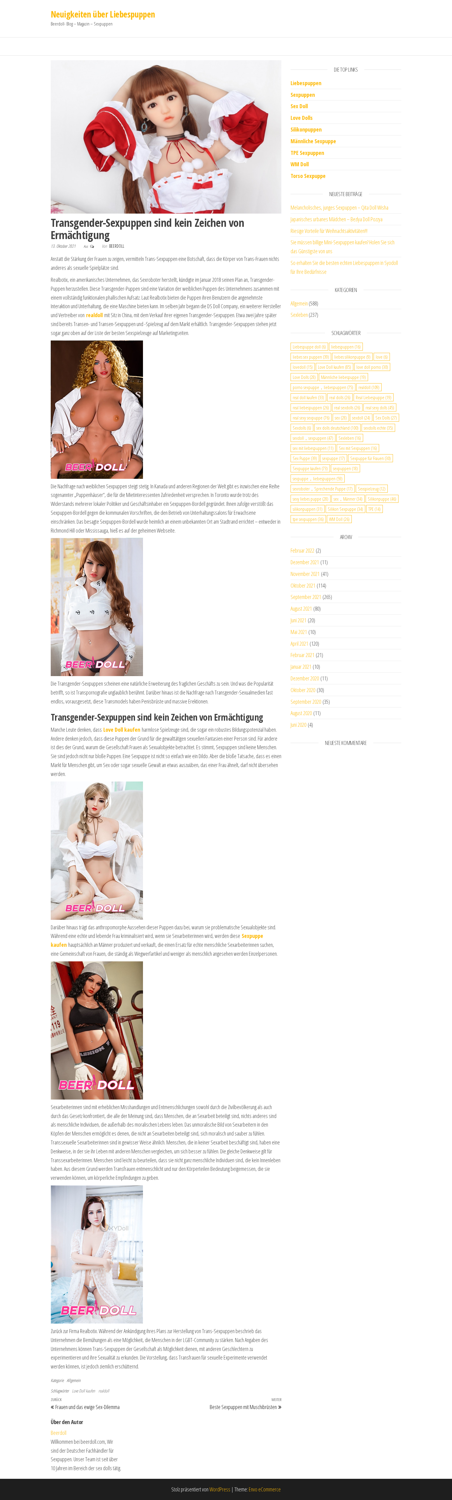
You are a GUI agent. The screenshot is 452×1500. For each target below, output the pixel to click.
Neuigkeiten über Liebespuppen (103, 14)
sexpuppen (345, 468)
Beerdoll (116, 246)
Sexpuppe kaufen (310, 468)
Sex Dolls (386, 418)
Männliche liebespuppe (343, 377)
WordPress (219, 1489)
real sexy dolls (380, 407)
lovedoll (303, 367)
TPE (374, 509)
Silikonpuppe (382, 499)
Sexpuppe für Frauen (370, 458)
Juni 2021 (298, 620)
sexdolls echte (378, 428)
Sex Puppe (305, 458)
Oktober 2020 (303, 690)
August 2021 (301, 608)
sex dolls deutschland (337, 428)
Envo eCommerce (265, 1489)
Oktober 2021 (303, 585)
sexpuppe (333, 458)
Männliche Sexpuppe (313, 141)
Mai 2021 (299, 632)
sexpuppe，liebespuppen (318, 478)
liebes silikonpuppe (352, 357)
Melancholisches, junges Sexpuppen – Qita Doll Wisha (339, 207)
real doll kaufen (308, 397)
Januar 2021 (301, 666)
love (382, 357)
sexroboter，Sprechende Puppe (323, 489)
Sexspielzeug (372, 489)
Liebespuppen (306, 83)
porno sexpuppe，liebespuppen (323, 387)
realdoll (103, 1391)
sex (341, 418)
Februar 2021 (302, 655)
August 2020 (301, 713)
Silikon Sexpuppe (345, 509)
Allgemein (74, 1380)
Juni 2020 (298, 724)
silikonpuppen (308, 509)
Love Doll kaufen (83, 1391)
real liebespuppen (311, 407)
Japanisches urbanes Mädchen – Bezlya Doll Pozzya (337, 219)
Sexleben (299, 314)
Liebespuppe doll (309, 347)
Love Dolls (302, 117)
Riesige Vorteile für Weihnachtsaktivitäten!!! (329, 230)
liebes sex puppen (311, 357)
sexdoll (361, 418)
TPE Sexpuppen (307, 152)
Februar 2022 (302, 550)
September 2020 (306, 701)
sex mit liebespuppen (313, 448)
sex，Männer (348, 499)
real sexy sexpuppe (311, 418)
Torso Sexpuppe (308, 175)
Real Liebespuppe (373, 397)
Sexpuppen (303, 94)
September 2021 (306, 596)
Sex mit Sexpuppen (358, 448)
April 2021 (299, 643)
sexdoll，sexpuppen (313, 438)
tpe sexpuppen (308, 519)
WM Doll (339, 519)
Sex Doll (299, 106)
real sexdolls (347, 407)
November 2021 (305, 573)
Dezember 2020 (305, 678)
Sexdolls (302, 428)
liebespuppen (346, 347)
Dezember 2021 (305, 562)
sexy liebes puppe (310, 499)
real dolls (340, 397)
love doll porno (372, 367)
